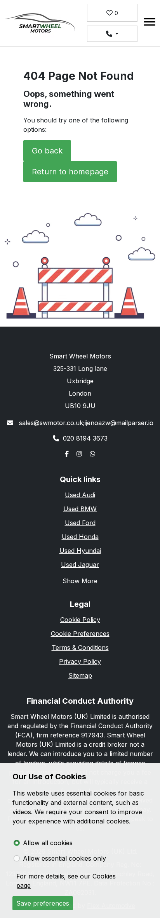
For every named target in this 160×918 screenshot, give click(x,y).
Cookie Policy (80, 619)
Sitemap (80, 675)
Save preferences (42, 903)
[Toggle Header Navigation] (149, 23)
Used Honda (80, 537)
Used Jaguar (80, 564)
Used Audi (80, 495)
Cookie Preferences (80, 633)
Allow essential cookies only (64, 858)
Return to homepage (70, 171)
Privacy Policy (80, 661)
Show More (80, 581)
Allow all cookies (48, 843)
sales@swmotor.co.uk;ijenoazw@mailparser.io (85, 423)
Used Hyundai (80, 551)
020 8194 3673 (85, 438)
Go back (47, 150)
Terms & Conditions (80, 647)
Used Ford (80, 523)
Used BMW (80, 509)
